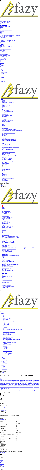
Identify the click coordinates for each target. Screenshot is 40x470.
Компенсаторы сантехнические (5, 388)
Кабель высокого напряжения (22, 390)
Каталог (3, 315)
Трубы (33, 381)
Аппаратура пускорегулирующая (19, 380)
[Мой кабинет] (0, 291)
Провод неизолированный (6, 391)
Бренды (1, 458)
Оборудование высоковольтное (5, 381)
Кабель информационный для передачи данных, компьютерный (12, 390)
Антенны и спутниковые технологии (14, 386)
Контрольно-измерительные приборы (8, 383)
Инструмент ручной (22, 384)
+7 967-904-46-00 (2, 67)
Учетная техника (19, 386)
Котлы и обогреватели (34, 383)
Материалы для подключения (21, 385)
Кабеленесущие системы (6, 380)
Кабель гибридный (32, 390)
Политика (1, 465)
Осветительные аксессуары (24, 386)
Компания (4, 362)
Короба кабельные (22, 381)
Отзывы (1, 461)
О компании (1, 460)
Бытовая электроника (18, 383)
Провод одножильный (28, 390)
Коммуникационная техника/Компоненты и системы (29, 384)
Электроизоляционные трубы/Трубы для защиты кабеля (9, 387)
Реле (15, 380)
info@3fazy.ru (2, 73)
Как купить (4, 358)
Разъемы (31, 385)
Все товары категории (2, 452)
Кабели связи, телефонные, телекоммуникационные (14, 391)
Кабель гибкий (21, 391)
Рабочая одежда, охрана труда (27, 385)
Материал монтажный (7, 386)
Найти (1, 469)
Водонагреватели (14, 383)
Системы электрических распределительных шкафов (14, 384)
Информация (1, 462)
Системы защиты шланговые (5, 384)
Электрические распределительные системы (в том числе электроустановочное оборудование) (25, 387)
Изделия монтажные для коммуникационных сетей (28, 380)
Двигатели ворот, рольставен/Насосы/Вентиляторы (26, 383)
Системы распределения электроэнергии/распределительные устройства (10, 385)
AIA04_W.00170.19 (2, 419)
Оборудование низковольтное (12, 380)
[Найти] (0, 184)
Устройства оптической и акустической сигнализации (14, 381)
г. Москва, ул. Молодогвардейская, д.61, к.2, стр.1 (6, 182)
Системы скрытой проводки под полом (28, 381)
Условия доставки (2, 464)
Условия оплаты (2, 463)
